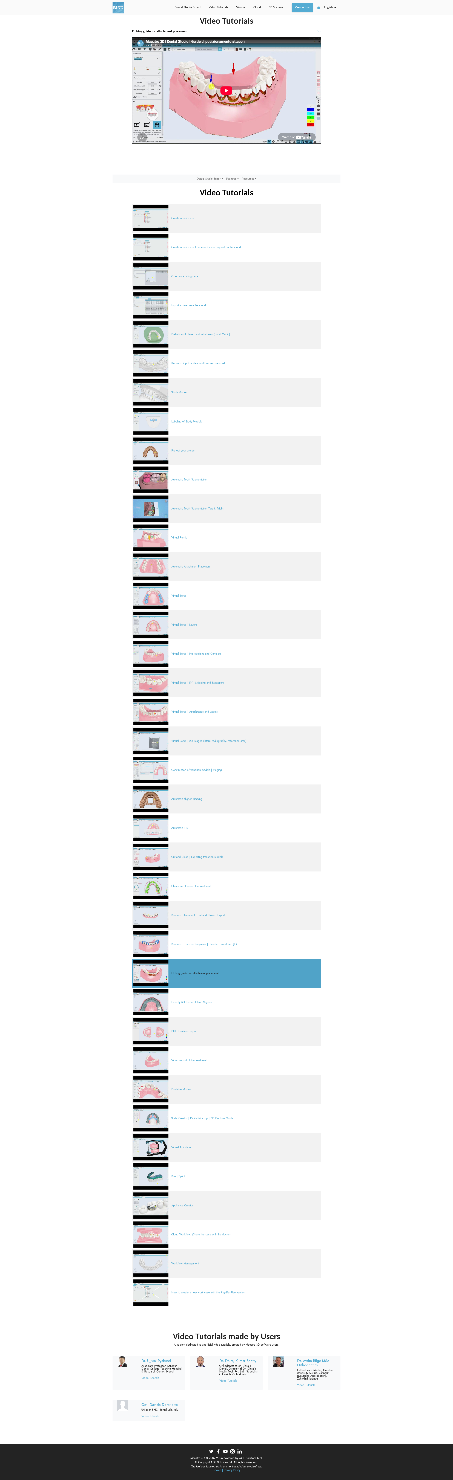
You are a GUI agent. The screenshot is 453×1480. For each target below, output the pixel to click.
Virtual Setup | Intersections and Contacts (196, 654)
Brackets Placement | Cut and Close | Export (198, 915)
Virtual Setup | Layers (184, 625)
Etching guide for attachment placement (195, 973)
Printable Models (181, 1089)
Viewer (240, 7)
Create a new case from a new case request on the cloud (206, 247)
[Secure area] (318, 7)
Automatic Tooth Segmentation (189, 479)
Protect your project (183, 450)
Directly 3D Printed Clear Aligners (191, 1002)
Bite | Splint (178, 1176)
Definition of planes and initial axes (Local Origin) (200, 334)
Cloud (257, 7)
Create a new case (182, 218)
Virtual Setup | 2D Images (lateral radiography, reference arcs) (208, 741)
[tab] (226, 31)
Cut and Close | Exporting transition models (197, 857)
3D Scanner (276, 7)
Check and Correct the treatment (191, 886)
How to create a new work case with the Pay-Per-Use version (208, 1292)
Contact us (302, 7)
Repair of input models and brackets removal (198, 363)
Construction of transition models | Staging (196, 770)
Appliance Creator (182, 1205)
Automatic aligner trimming (186, 799)
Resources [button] (248, 179)
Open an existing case (184, 276)
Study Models (179, 392)
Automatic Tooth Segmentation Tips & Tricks (197, 508)
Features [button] (231, 179)
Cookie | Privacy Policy (226, 1470)
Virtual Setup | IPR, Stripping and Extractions (198, 683)
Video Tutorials (218, 7)
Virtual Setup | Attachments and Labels (194, 712)
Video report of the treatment (189, 1060)
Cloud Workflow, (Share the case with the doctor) (201, 1234)
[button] (226, 31)
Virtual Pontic (179, 537)
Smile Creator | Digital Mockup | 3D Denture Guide (202, 1118)
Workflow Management (185, 1263)
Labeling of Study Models (186, 421)
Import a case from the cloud (188, 305)
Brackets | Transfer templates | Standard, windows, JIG (204, 944)
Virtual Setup (179, 596)
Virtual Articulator (181, 1147)
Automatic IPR (179, 828)
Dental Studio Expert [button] (209, 179)
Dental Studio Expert (187, 7)
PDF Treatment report (184, 1031)
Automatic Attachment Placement (190, 566)
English (328, 7)
